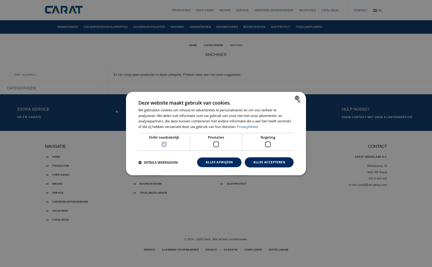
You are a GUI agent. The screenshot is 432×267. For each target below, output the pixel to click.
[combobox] (297, 98)
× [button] (298, 101)
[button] (158, 162)
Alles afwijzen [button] (219, 162)
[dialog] (216, 133)
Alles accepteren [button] (269, 162)
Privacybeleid (247, 126)
